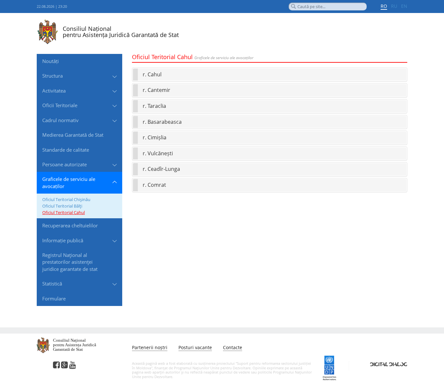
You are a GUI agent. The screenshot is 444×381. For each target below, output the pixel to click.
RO (384, 6)
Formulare (54, 298)
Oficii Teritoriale (59, 105)
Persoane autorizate (64, 164)
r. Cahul (152, 74)
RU (394, 6)
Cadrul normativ (60, 120)
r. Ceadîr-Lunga (161, 168)
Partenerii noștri (149, 347)
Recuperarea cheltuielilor (70, 225)
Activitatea (54, 90)
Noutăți (50, 61)
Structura (52, 75)
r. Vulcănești (158, 153)
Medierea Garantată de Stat (72, 135)
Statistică (52, 283)
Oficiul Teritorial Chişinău (66, 199)
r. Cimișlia (154, 137)
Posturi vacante (195, 347)
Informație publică (62, 240)
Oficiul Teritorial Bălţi (62, 206)
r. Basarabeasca (162, 121)
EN (404, 6)
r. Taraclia (154, 105)
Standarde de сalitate (65, 149)
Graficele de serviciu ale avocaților (68, 182)
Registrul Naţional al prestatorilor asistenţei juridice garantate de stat (70, 262)
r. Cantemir (156, 90)
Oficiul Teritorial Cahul (63, 212)
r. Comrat (154, 184)
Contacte (232, 347)
